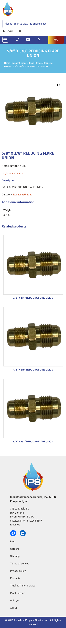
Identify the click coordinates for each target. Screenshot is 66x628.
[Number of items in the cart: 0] (20, 31)
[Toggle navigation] (5, 40)
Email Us (15, 524)
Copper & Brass (19, 63)
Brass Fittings (35, 63)
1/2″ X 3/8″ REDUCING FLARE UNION (33, 369)
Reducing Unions (22, 194)
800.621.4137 (17, 520)
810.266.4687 (34, 520)
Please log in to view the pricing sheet (26, 23)
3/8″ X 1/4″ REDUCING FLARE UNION (33, 297)
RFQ (55, 39)
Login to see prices (12, 173)
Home (7, 63)
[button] (59, 85)
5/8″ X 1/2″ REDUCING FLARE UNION (33, 441)
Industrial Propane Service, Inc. (31, 620)
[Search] (39, 39)
